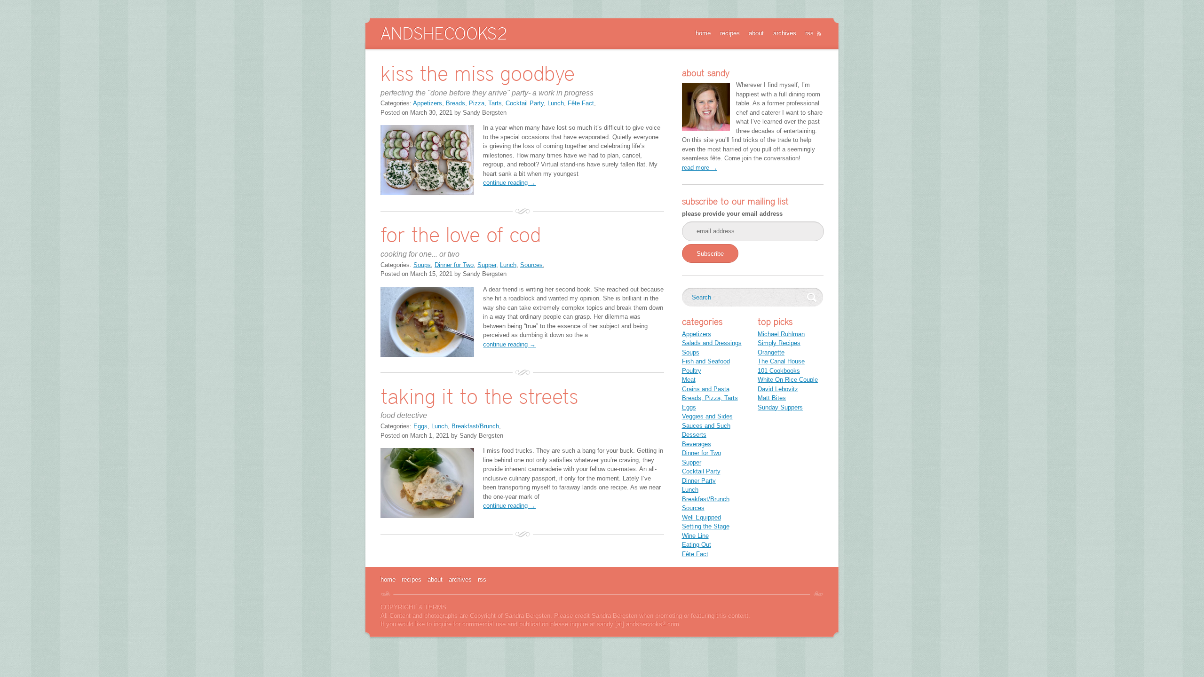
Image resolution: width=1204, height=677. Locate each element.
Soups (422, 264)
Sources (531, 264)
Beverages (696, 444)
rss (809, 33)
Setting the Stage (705, 526)
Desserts (694, 434)
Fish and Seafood (706, 361)
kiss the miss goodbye (477, 73)
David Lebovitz (778, 389)
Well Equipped (701, 517)
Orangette (771, 352)
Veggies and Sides (707, 416)
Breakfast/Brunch (475, 426)
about (756, 33)
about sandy (705, 73)
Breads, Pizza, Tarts (474, 103)
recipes (730, 33)
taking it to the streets (479, 396)
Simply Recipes (779, 342)
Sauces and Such (706, 425)
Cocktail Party (525, 103)
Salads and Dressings (712, 342)
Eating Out (696, 544)
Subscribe (710, 253)
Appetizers (427, 103)
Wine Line (695, 535)
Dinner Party (699, 480)
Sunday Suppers (780, 407)
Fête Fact (581, 103)
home (703, 33)
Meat (689, 379)
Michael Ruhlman (781, 334)
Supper (486, 264)
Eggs (420, 426)
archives (784, 33)
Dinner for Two (454, 264)
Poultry (691, 370)
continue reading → (509, 182)
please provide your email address (732, 213)
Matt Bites (772, 397)
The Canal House (781, 361)
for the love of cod (460, 234)
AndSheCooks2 (443, 33)
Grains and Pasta (705, 389)
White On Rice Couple (788, 379)
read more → (699, 167)
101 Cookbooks (779, 370)
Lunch (555, 103)
